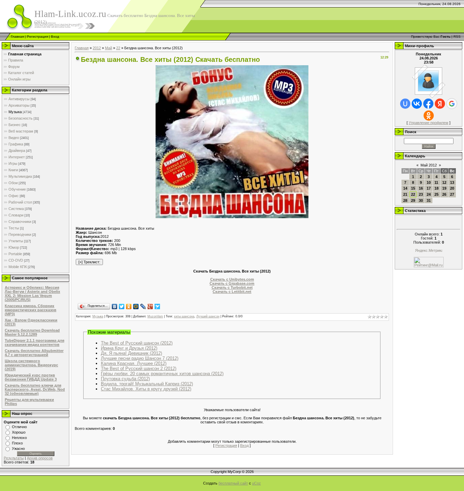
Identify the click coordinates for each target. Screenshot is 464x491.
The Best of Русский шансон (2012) (137, 343)
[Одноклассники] (128, 306)
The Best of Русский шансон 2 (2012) (138, 368)
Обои (13, 183)
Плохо (17, 443)
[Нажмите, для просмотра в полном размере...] (232, 217)
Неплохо (19, 438)
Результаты (14, 458)
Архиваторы (19, 105)
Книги (13, 170)
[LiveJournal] (143, 306)
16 (421, 188)
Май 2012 (429, 165)
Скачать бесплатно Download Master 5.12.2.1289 (32, 332)
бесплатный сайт (233, 483)
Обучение (17, 189)
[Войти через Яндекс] (440, 104)
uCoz (256, 483)
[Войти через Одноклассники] (429, 115)
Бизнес (14, 125)
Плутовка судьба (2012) (125, 378)
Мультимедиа (20, 176)
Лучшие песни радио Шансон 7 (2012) (139, 358)
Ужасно (18, 448)
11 (436, 182)
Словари (15, 215)
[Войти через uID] (405, 104)
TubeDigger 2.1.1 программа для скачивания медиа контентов (34, 342)
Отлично (19, 427)
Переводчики (19, 234)
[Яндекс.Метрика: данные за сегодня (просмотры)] (428, 250)
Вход (55, 36)
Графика (15, 144)
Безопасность (20, 118)
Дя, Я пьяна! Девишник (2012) (131, 353)
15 (413, 188)
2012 (97, 48)
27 (452, 194)
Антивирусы (19, 99)
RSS (457, 36)
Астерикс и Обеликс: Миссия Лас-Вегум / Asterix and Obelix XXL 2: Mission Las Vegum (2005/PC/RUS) (32, 293)
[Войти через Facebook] (428, 104)
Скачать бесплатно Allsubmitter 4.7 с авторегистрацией (34, 353)
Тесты (13, 228)
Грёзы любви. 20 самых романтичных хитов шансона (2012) (162, 373)
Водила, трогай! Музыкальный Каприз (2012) (147, 383)
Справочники (19, 222)
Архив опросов (40, 458)
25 (436, 194)
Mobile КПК (17, 267)
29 (413, 200)
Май (108, 48)
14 (405, 188)
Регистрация (37, 36)
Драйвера (16, 150)
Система (16, 209)
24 (429, 194)
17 (429, 188)
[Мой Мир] (136, 306)
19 (444, 188)
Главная (17, 36)
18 (436, 188)
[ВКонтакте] (114, 306)
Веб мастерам (20, 131)
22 (118, 48)
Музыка (15, 112)
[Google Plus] (150, 306)
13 (452, 182)
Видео (13, 138)
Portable (15, 254)
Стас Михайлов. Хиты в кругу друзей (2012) (146, 388)
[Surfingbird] (157, 306)
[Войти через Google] (451, 103)
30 (421, 200)
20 (452, 188)
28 (405, 200)
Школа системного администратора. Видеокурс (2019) (31, 365)
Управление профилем (428, 123)
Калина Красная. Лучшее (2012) (133, 363)
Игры (12, 163)
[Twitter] (121, 306)
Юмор (13, 247)
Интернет (16, 157)
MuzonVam (155, 316)
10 (429, 182)
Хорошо (18, 432)
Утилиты (15, 241)
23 (421, 194)
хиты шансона (184, 316)
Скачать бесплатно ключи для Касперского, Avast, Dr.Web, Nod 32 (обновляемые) (35, 389)
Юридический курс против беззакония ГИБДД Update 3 (31, 377)
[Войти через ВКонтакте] (417, 104)
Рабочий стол (20, 202)
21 (405, 194)
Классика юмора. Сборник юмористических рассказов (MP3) (30, 310)
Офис (13, 196)
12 (444, 182)
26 (444, 194)
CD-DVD (15, 260)
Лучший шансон (207, 316)
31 (429, 200)
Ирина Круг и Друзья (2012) (129, 348)
